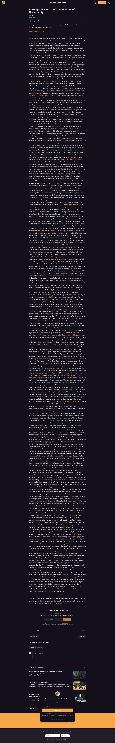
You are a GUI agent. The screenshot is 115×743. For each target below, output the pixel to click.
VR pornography (76, 537)
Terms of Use (65, 713)
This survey (56, 321)
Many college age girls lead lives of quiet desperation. (43, 674)
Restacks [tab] (39, 647)
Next (81, 636)
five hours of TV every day (51, 257)
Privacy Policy (69, 715)
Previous (35, 636)
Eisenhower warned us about (71, 401)
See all (32, 708)
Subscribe (102, 3)
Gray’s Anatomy (66, 527)
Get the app (65, 736)
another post (40, 522)
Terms (60, 732)
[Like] (30, 20)
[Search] (92, 2)
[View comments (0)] (34, 20)
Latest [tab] (35, 667)
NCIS (76, 527)
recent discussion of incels (62, 539)
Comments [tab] (33, 647)
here (78, 25)
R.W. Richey (38, 675)
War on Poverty (76, 205)
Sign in (110, 3)
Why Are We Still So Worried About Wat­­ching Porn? (56, 232)
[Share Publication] (95, 2)
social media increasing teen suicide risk (42, 95)
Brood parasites (48, 444)
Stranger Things (56, 259)
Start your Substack (53, 736)
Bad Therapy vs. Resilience (38, 682)
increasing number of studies (62, 368)
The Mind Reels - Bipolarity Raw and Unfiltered (45, 671)
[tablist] (36, 647)
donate (56, 603)
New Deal (54, 193)
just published (49, 297)
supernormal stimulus (36, 423)
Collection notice (67, 732)
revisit (54, 231)
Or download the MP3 (36, 31)
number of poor (49, 207)
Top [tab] (31, 667)
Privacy (56, 732)
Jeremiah (31, 15)
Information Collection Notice (57, 715)
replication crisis (69, 335)
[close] (72, 692)
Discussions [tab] (41, 667)
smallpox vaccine (71, 41)
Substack (49, 739)
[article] (57, 675)
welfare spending (60, 207)
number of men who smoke (73, 328)
